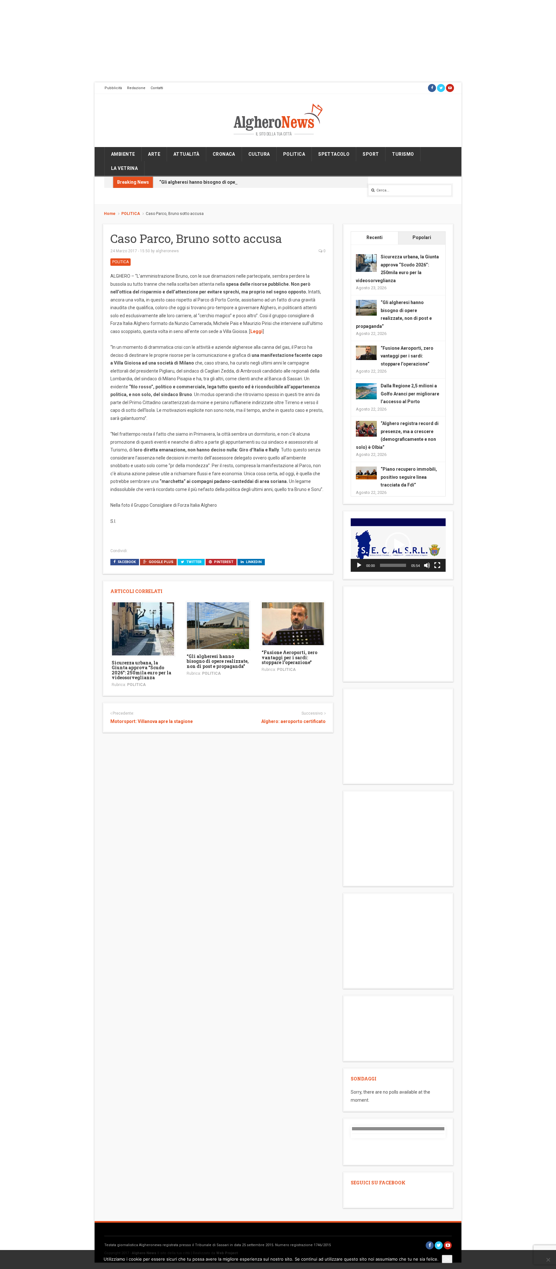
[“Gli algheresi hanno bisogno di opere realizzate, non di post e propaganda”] (218, 625)
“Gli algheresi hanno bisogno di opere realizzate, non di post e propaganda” (240, 182)
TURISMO (403, 154)
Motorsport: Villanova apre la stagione (151, 721)
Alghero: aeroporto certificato (293, 721)
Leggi (256, 331)
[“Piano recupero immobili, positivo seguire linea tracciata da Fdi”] (366, 472)
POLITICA (294, 154)
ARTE (154, 154)
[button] (398, 545)
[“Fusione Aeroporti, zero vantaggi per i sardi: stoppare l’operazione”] (293, 623)
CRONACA (224, 154)
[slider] (393, 565)
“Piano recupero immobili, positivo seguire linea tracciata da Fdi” (409, 477)
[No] (548, 1259)
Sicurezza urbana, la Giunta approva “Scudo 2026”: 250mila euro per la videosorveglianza (141, 670)
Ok (447, 1259)
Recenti (374, 237)
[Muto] (427, 565)
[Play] (359, 565)
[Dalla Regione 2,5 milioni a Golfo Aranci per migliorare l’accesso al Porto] (366, 391)
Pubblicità (113, 88)
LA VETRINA (124, 168)
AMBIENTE (123, 154)
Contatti (157, 88)
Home (110, 213)
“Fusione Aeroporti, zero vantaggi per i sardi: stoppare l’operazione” (289, 657)
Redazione (136, 88)
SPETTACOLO (333, 154)
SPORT (371, 154)
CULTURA (259, 154)
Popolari (421, 237)
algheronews (167, 251)
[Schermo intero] (437, 565)
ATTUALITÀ (186, 154)
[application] (398, 545)
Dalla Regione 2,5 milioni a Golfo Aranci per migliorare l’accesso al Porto (410, 393)
